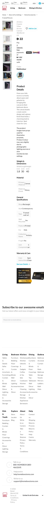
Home (4, 15)
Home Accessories (30, 15)
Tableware (32, 381)
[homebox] (5, 8)
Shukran (23, 437)
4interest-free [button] (20, 48)
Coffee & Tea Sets (22, 375)
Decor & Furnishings (15, 15)
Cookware (23, 381)
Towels (40, 378)
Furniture (14, 358)
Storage (5, 403)
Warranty (32, 440)
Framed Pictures (7, 18)
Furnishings (6, 375)
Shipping (32, 420)
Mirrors (40, 381)
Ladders (40, 383)
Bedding (14, 361)
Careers (23, 426)
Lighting (5, 392)
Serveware (24, 403)
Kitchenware (24, 358)
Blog (12, 420)
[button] (31, 28)
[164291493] (20, 75)
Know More (25, 281)
